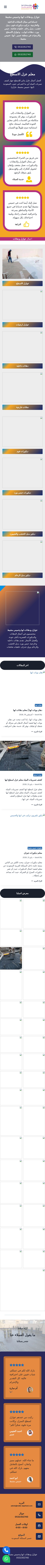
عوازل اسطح (38, 775)
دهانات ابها (38, 705)
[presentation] (22, 686)
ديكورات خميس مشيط (35, 848)
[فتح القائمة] (5, 7)
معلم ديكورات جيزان (33, 853)
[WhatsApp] (6, 1559)
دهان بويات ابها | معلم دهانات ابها (27, 710)
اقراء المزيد (37, 731)
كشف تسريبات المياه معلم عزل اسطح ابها (23, 780)
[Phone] (6, 1550)
